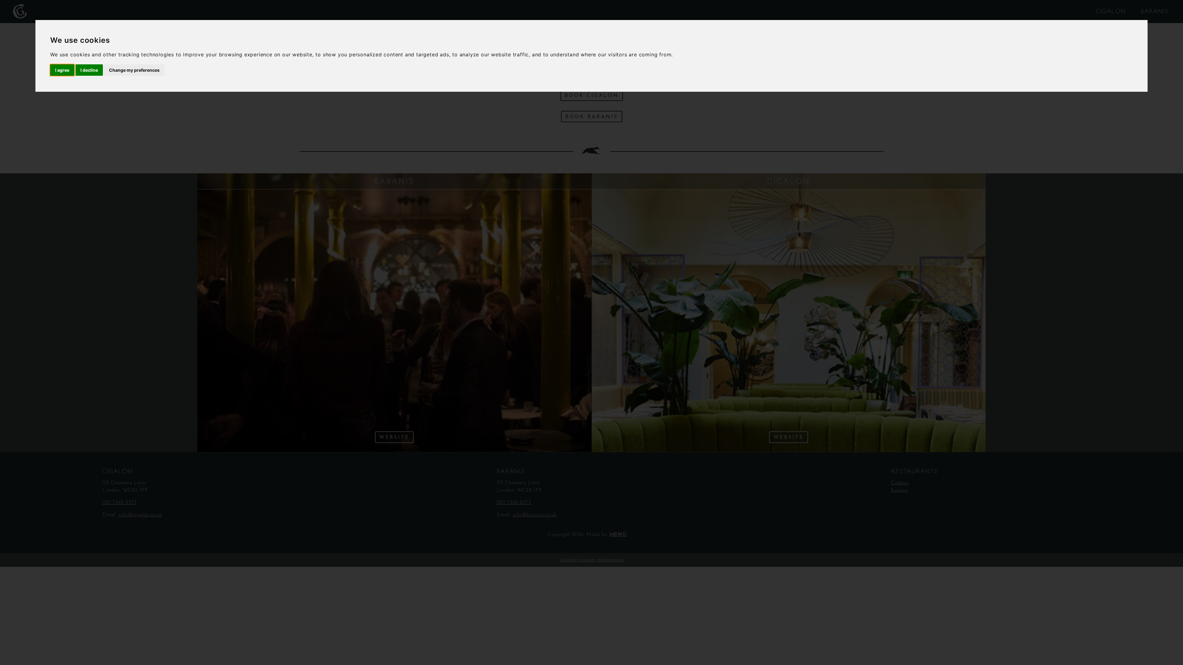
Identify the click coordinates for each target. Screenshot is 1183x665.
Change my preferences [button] (134, 70)
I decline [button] (89, 70)
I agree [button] (62, 70)
